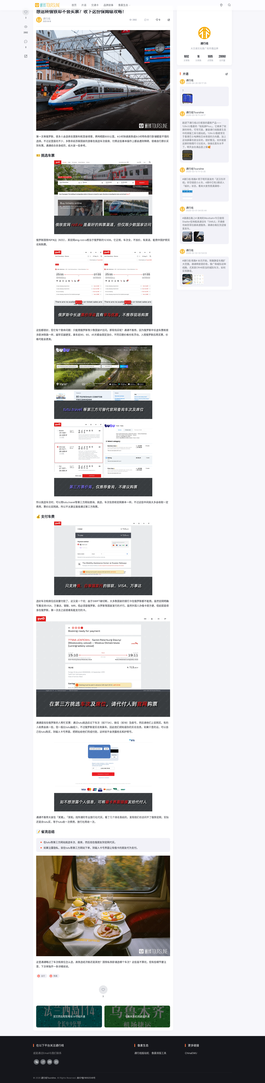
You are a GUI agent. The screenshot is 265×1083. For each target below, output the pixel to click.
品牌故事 (108, 5)
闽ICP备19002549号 (86, 1078)
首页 (74, 5)
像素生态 (123, 5)
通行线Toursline (48, 1078)
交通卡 (95, 5)
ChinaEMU (191, 1053)
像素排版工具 (159, 1053)
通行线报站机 (141, 1053)
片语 (83, 5)
